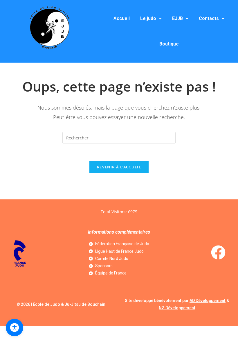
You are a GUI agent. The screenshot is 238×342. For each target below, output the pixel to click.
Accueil (121, 18)
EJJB (177, 18)
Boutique (169, 44)
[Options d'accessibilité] (14, 327)
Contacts (209, 18)
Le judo (148, 18)
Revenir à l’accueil (119, 167)
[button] (151, 18)
